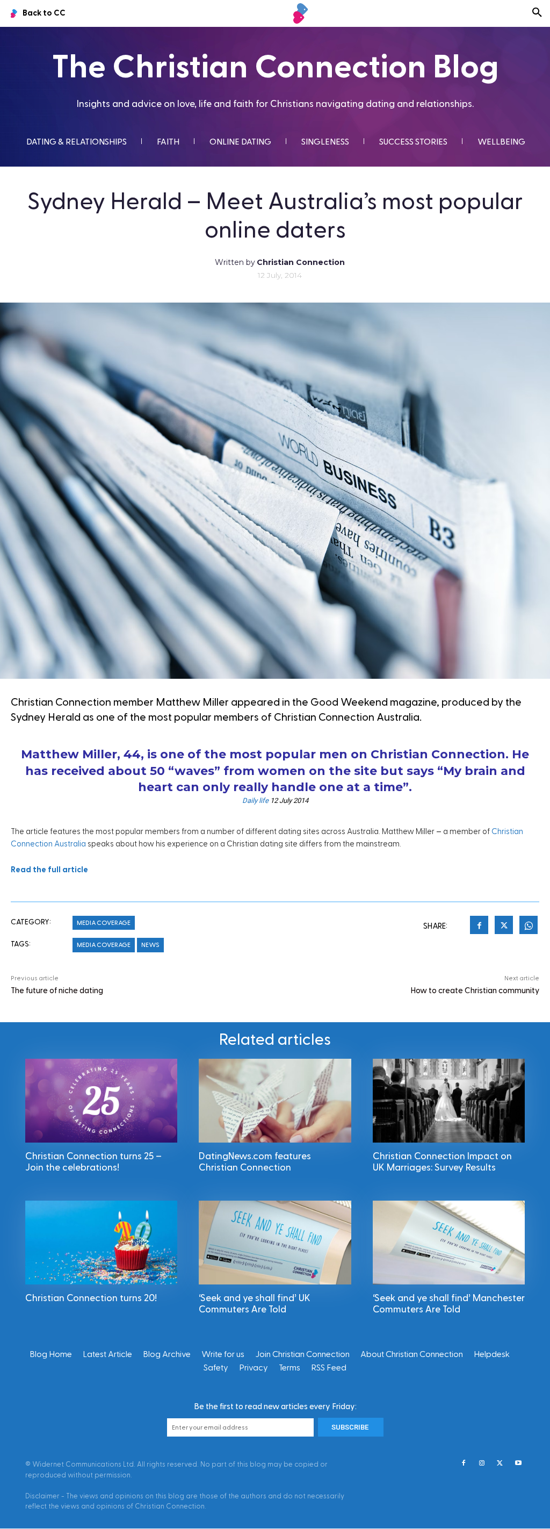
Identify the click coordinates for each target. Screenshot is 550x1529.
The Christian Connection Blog (275, 67)
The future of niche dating (57, 991)
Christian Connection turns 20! (91, 1298)
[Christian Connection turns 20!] (101, 1242)
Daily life (255, 800)
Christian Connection (301, 262)
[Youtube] (518, 1463)
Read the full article (49, 870)
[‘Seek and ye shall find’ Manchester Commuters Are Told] (449, 1242)
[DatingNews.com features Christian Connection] (275, 1101)
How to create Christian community (475, 991)
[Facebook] (479, 926)
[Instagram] (481, 1463)
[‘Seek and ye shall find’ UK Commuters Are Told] (275, 1242)
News (150, 945)
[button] (537, 13)
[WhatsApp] (528, 926)
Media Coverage (104, 923)
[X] (504, 926)
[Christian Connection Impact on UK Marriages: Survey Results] (449, 1101)
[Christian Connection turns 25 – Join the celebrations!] (101, 1101)
